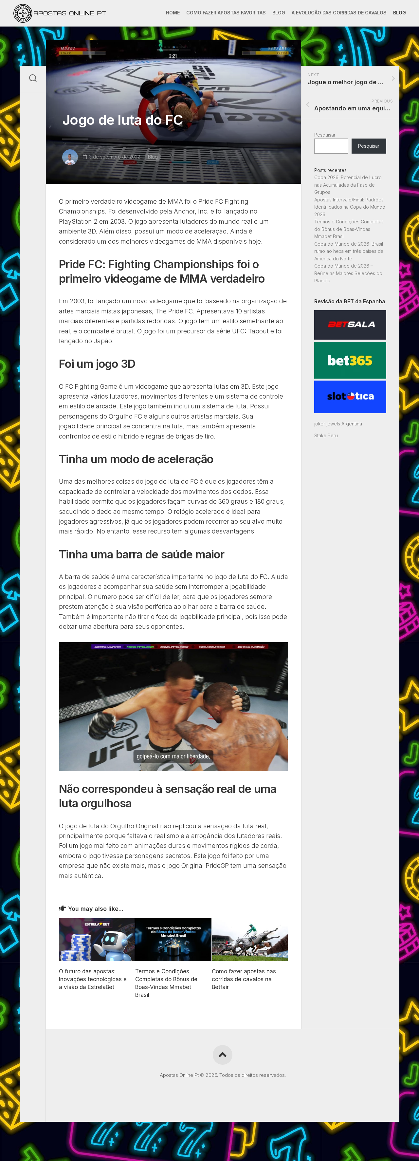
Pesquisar (325, 135)
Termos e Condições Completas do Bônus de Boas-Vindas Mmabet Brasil (349, 229)
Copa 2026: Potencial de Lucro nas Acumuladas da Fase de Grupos (348, 185)
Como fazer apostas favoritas (226, 12)
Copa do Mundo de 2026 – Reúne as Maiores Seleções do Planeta (348, 273)
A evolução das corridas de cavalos (339, 12)
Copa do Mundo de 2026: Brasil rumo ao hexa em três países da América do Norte (348, 251)
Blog (278, 12)
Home (173, 12)
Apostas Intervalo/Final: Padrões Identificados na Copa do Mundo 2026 (349, 207)
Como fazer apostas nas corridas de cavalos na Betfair (244, 979)
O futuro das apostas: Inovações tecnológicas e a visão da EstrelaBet (93, 979)
